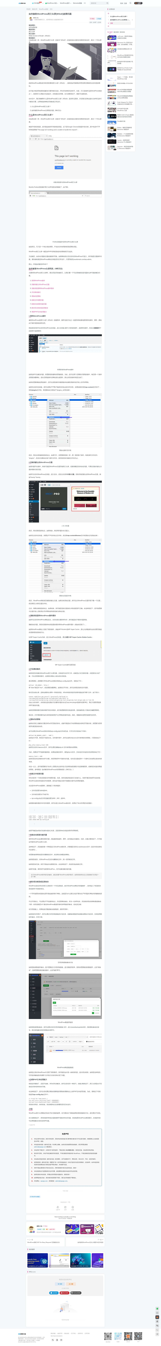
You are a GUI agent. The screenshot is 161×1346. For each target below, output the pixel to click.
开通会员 (139, 3)
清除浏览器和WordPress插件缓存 (43, 288)
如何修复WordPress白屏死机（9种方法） (120, 20)
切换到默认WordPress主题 (40, 284)
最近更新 (116, 32)
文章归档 (87, 1333)
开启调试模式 (36, 292)
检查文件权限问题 (38, 300)
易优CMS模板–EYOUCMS (125, 83)
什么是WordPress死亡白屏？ (41, 106)
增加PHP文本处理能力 (39, 312)
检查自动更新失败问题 (39, 304)
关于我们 (73, 1333)
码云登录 (65, 1293)
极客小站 (35, 18)
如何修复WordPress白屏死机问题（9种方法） (47, 110)
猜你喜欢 (122, 32)
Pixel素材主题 (121, 121)
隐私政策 (66, 1333)
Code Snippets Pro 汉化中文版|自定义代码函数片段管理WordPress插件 (125, 104)
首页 (28, 9)
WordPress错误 (43, 9)
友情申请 (80, 1333)
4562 (40, 1229)
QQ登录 (55, 1293)
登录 (121, 3)
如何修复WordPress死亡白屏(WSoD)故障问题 (50, 14)
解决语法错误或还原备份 (40, 308)
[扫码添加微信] (157, 1326)
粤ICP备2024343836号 (56, 1336)
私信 (99, 18)
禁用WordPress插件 (38, 280)
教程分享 (34, 9)
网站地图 (53, 1333)
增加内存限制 (36, 296)
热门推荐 (110, 32)
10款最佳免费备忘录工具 (124, 49)
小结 (111, 23)
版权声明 (59, 1333)
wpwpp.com (44, 1181)
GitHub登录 (76, 1293)
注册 (125, 3)
